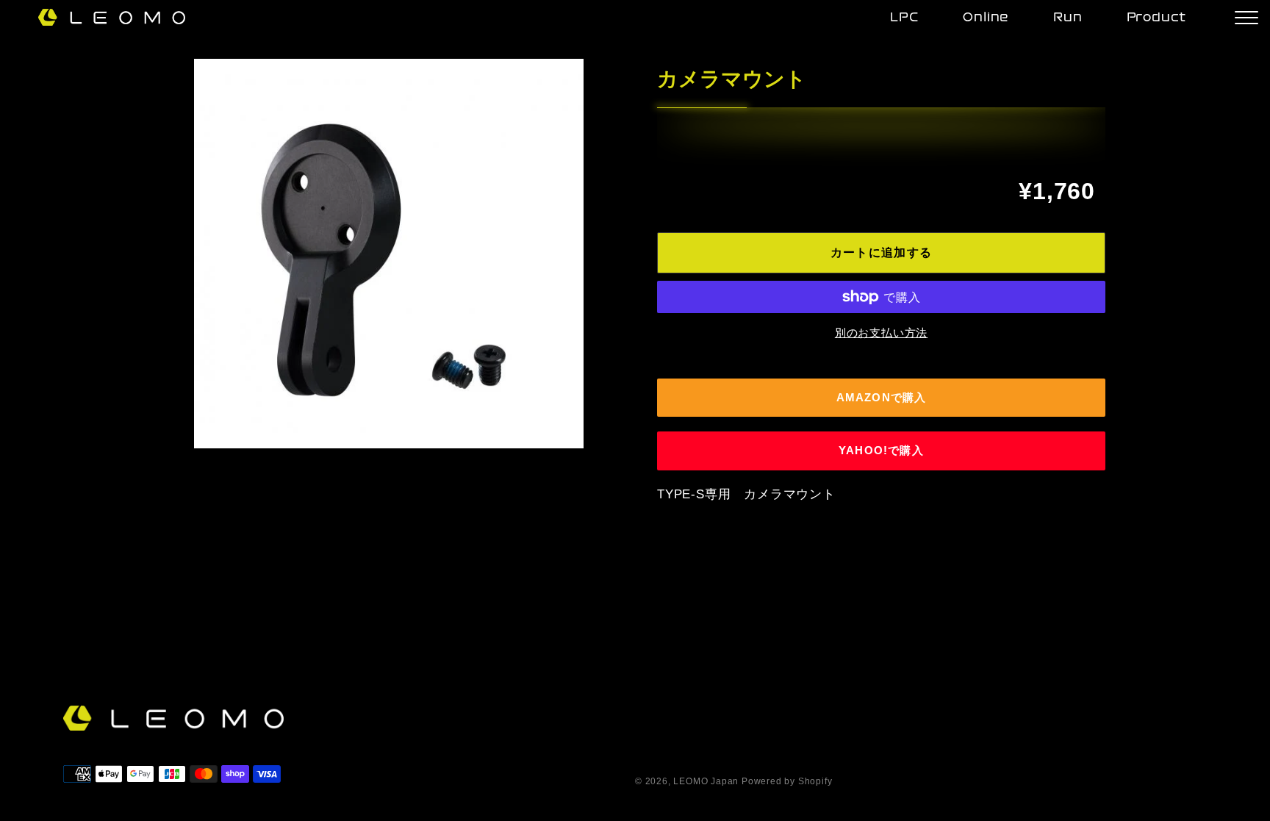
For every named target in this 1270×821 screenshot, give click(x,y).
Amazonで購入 (881, 397)
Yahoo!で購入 (881, 450)
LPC (904, 18)
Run (1067, 18)
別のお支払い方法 (881, 332)
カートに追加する (881, 252)
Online (986, 18)
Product (1157, 18)
